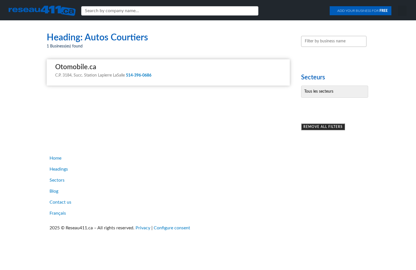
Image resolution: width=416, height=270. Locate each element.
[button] (402, 11)
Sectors (57, 180)
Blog (54, 191)
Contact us (60, 202)
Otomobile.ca (75, 67)
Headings (59, 169)
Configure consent (172, 228)
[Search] (253, 10)
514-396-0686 (138, 75)
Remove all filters (323, 127)
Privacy (143, 228)
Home (55, 158)
